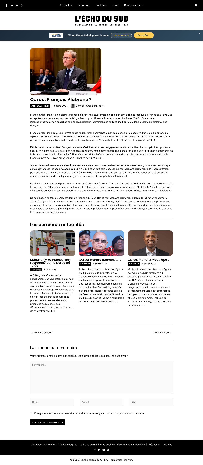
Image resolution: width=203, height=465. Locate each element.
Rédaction (154, 444)
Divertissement (133, 5)
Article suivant (163, 332)
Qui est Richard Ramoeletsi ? (100, 260)
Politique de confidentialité (132, 444)
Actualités (66, 5)
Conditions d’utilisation (43, 444)
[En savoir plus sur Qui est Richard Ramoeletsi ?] (101, 242)
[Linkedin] (12, 5)
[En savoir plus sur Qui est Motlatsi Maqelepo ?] (150, 242)
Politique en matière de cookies (97, 444)
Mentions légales (67, 444)
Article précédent (41, 332)
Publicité (167, 444)
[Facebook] (6, 5)
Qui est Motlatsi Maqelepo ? (148, 260)
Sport (115, 5)
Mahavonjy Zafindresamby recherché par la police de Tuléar (50, 263)
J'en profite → (144, 35)
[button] (196, 5)
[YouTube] (17, 5)
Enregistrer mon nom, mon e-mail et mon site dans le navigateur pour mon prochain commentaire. (89, 413)
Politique (100, 5)
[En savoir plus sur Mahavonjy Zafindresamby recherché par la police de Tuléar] (52, 242)
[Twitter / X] (22, 5)
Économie (83, 5)
